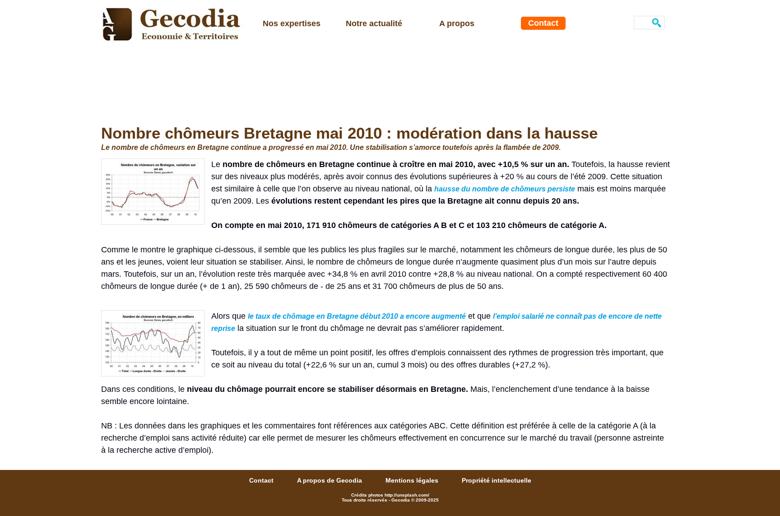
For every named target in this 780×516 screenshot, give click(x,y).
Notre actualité (374, 23)
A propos (456, 23)
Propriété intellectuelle (496, 480)
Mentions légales (412, 480)
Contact (543, 23)
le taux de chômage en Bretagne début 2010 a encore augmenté (357, 316)
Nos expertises (291, 23)
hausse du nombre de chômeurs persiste (504, 189)
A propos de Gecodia (330, 480)
